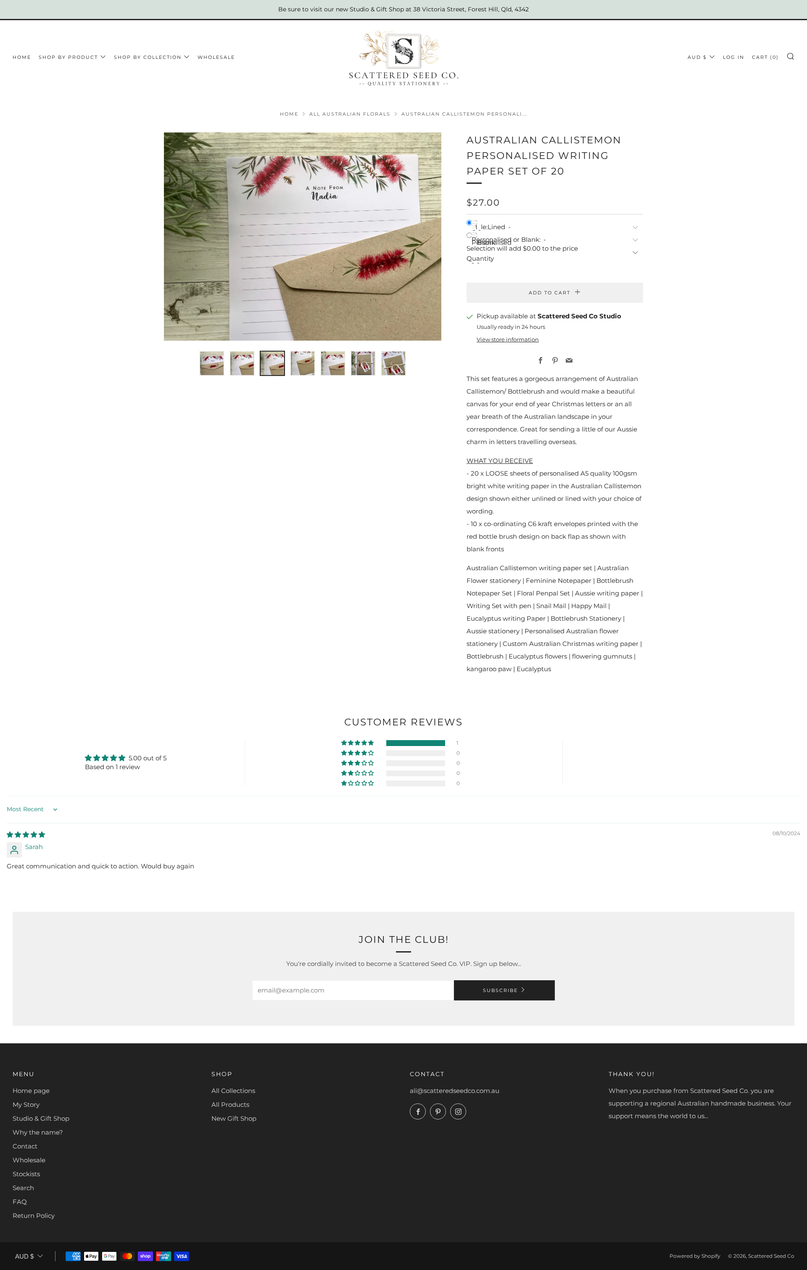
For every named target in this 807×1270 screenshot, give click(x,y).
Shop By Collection (148, 57)
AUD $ (697, 57)
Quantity (480, 258)
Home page (31, 1091)
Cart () (765, 57)
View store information (508, 339)
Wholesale (29, 1160)
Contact (25, 1146)
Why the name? (38, 1132)
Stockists (26, 1174)
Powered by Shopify (695, 1256)
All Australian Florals (349, 114)
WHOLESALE (216, 57)
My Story (26, 1105)
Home (22, 57)
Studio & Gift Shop (41, 1118)
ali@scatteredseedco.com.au (454, 1091)
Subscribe (500, 990)
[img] (26, 835)
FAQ (20, 1202)
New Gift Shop (233, 1118)
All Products (230, 1105)
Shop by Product (68, 57)
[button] (211, 363)
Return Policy (34, 1216)
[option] (302, 236)
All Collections (233, 1091)
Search (23, 1188)
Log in (733, 57)
